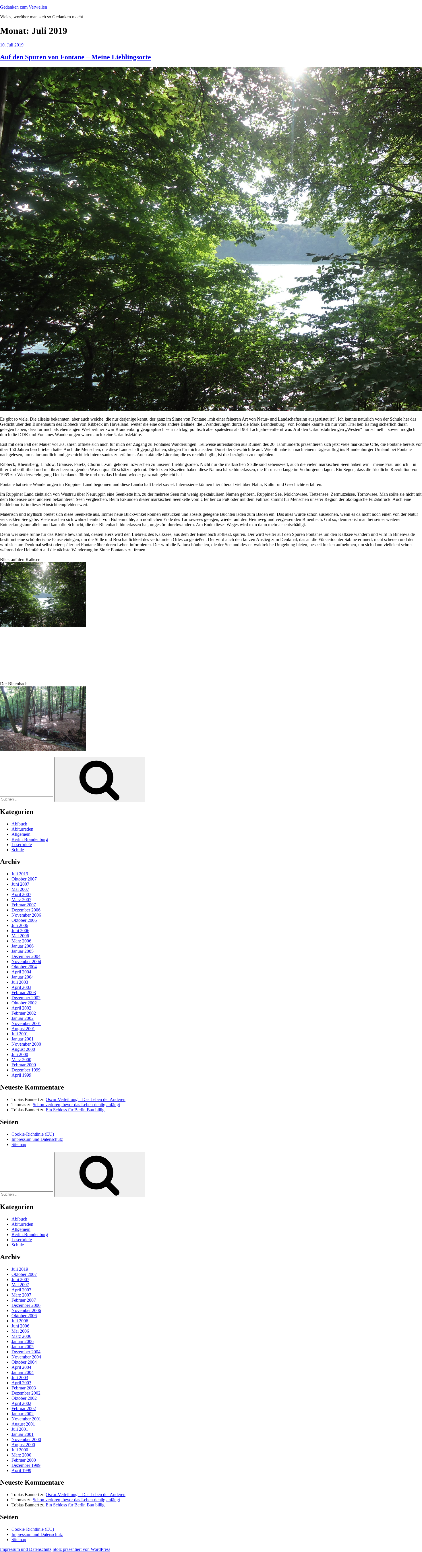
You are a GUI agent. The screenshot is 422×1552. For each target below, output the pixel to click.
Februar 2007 (23, 904)
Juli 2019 (19, 873)
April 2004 (21, 971)
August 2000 (23, 1049)
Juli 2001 (19, 1033)
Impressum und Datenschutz (37, 1139)
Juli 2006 (19, 925)
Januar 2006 (22, 946)
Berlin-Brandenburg (29, 839)
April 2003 (21, 987)
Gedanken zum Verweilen (23, 7)
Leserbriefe (21, 844)
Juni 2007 (20, 884)
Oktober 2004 (24, 966)
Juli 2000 (19, 1054)
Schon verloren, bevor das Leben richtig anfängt (76, 1104)
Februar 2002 (23, 1013)
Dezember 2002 (25, 997)
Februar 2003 (23, 992)
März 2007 (21, 899)
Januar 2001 (22, 1038)
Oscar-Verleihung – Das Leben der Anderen (85, 1099)
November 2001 (26, 1023)
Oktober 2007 (24, 878)
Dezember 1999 (25, 1069)
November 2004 (26, 961)
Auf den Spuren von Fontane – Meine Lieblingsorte (75, 57)
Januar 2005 (22, 951)
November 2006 (26, 915)
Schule (17, 849)
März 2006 (21, 940)
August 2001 (23, 1028)
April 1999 (21, 1075)
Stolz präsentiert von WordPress (81, 1549)
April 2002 (21, 1008)
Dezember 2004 (25, 956)
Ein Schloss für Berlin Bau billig (75, 1109)
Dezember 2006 (25, 909)
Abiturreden (22, 829)
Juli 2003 (19, 982)
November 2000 (26, 1044)
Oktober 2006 (24, 920)
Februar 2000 (23, 1064)
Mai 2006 (20, 935)
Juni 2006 (20, 930)
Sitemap (18, 1144)
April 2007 (21, 894)
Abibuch (19, 823)
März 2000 (21, 1059)
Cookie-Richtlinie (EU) (32, 1134)
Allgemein (20, 834)
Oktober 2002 (24, 1002)
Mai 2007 (20, 889)
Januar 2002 (22, 1018)
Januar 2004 (22, 977)
